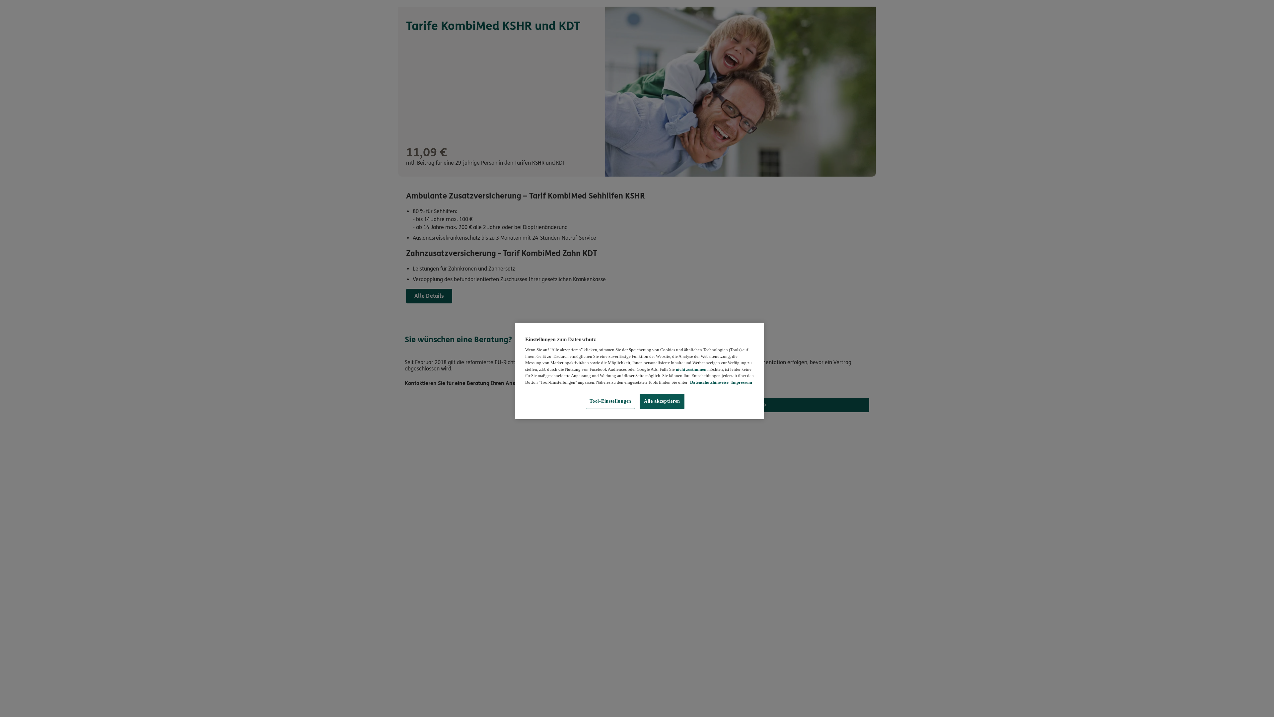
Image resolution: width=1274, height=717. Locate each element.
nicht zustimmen (691, 369)
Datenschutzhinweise (709, 382)
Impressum (741, 382)
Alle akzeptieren (662, 401)
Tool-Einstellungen (610, 401)
